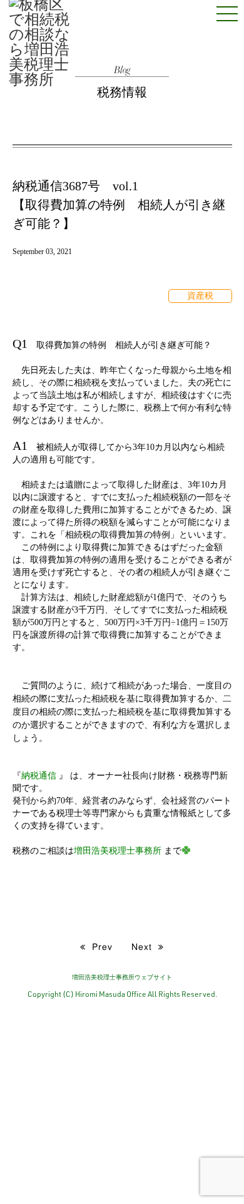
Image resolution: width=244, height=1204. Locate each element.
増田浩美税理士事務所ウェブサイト (122, 976)
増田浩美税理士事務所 (117, 850)
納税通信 (38, 775)
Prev (99, 946)
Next (144, 946)
